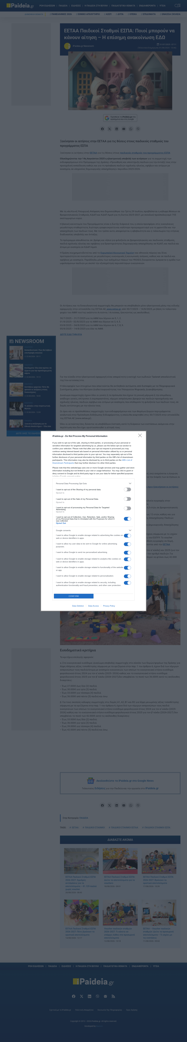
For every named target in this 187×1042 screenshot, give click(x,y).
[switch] (127, 489)
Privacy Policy (109, 606)
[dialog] (93, 521)
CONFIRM (74, 596)
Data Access (93, 606)
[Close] (140, 436)
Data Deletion (78, 606)
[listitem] (93, 483)
